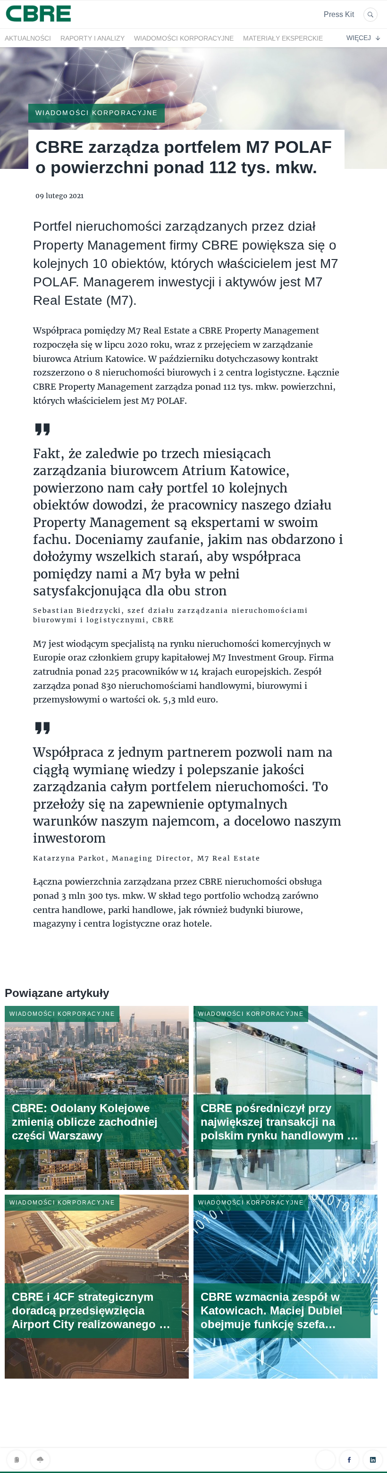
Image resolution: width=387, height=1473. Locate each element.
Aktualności (28, 38)
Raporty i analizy (92, 38)
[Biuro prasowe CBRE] (39, 23)
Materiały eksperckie (283, 38)
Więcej (358, 38)
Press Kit (339, 14)
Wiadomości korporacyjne (184, 38)
